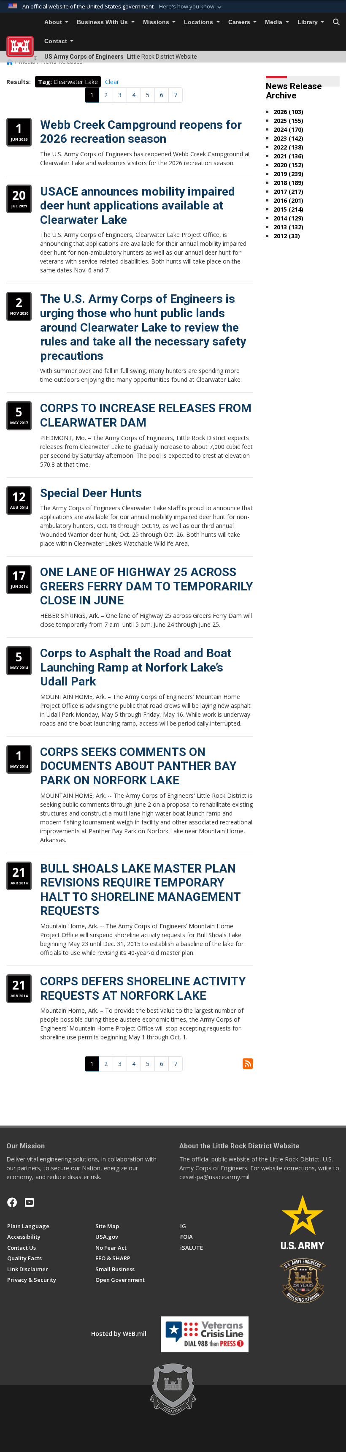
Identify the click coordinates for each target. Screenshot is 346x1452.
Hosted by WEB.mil (118, 1334)
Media (274, 22)
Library (308, 22)
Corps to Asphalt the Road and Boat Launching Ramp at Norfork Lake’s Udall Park (135, 667)
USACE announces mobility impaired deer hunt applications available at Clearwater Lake (137, 206)
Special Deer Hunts (91, 493)
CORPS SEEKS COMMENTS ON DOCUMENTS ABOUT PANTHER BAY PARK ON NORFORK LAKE (138, 766)
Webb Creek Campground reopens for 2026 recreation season (141, 132)
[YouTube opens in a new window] (29, 1202)
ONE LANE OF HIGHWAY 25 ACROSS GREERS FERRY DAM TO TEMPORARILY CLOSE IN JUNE (146, 586)
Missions (157, 22)
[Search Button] (336, 22)
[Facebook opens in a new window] (12, 1202)
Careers (240, 22)
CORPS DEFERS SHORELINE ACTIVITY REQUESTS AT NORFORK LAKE (143, 988)
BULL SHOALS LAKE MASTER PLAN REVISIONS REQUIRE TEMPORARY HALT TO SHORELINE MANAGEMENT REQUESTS (140, 890)
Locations (199, 22)
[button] (191, 7)
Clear (112, 82)
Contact (56, 41)
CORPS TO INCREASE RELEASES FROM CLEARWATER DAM (145, 415)
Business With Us (103, 22)
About (54, 22)
